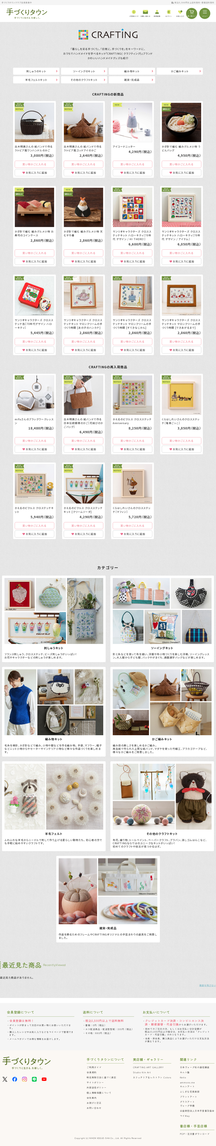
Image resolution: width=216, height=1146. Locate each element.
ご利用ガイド (94, 1067)
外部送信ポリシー (96, 1087)
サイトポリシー (95, 1082)
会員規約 (91, 1072)
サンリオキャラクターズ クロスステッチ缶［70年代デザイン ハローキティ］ (34, 323)
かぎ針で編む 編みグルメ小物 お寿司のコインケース (34, 233)
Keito (183, 1077)
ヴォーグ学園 (187, 1105)
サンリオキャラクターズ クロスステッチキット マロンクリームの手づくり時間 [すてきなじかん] (132, 323)
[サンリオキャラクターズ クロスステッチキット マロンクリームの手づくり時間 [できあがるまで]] (181, 296)
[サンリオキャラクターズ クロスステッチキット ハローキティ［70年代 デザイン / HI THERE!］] (132, 207)
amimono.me (187, 1082)
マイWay (185, 1115)
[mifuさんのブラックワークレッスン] (34, 395)
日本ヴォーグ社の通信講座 (195, 1067)
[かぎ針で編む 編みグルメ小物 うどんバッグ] (181, 122)
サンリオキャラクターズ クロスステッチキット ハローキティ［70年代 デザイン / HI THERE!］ (132, 235)
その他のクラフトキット (84, 80)
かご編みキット (180, 71)
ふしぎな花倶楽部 (190, 1091)
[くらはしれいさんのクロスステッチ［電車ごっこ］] (181, 395)
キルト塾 (185, 1072)
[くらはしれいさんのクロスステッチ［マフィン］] (132, 484)
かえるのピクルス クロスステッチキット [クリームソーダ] (83, 510)
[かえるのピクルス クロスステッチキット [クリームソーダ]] (83, 484)
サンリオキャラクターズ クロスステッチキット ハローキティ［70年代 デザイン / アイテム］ (181, 235)
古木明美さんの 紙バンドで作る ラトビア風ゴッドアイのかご (83, 148)
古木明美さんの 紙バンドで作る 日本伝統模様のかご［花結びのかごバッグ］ (83, 423)
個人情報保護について (99, 1092)
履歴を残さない (207, 985)
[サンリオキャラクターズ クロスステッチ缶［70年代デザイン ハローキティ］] (34, 296)
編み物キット (132, 71)
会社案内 (91, 1097)
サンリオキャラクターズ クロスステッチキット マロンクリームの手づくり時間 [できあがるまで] (181, 323)
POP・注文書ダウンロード (195, 1133)
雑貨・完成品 (132, 80)
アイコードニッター (124, 146)
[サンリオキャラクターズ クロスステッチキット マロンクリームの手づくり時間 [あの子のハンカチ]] (83, 296)
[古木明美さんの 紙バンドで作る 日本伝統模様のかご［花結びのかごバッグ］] (83, 395)
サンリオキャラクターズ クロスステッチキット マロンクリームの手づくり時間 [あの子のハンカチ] (83, 323)
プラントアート (188, 1096)
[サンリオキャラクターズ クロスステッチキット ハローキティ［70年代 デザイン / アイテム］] (181, 207)
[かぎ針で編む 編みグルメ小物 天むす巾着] (83, 207)
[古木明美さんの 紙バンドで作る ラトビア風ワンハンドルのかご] (34, 122)
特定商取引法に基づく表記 (101, 1077)
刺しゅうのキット (36, 71)
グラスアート (187, 1101)
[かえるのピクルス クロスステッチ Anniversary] (132, 395)
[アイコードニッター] (132, 122)
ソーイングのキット (84, 71)
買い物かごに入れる (34, 164)
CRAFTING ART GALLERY (148, 1067)
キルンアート (187, 1086)
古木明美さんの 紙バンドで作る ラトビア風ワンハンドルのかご (34, 148)
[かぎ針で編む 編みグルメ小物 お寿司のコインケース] (34, 207)
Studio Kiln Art (142, 1072)
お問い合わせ (94, 1107)
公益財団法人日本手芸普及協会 (197, 1110)
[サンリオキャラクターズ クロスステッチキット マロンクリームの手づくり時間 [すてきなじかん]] (132, 296)
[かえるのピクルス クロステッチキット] (34, 484)
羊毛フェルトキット (36, 80)
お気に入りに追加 (36, 172)
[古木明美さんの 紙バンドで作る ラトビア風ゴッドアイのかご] (83, 122)
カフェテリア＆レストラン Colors (152, 1077)
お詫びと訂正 (94, 1102)
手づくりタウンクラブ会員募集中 (17, 2)
